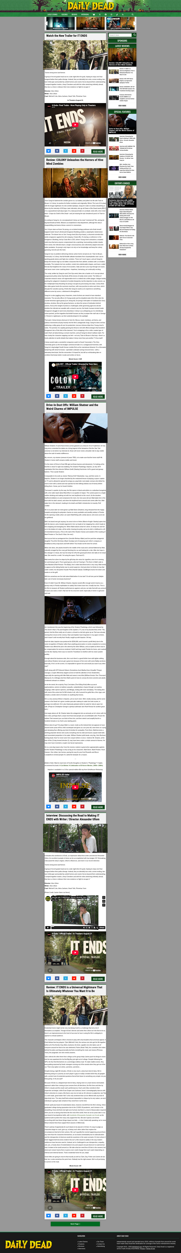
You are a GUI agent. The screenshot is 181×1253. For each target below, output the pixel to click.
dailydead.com (137, 1247)
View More (122, 105)
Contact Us (101, 1244)
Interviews (85, 14)
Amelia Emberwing (61, 995)
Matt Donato (59, 167)
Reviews (74, 14)
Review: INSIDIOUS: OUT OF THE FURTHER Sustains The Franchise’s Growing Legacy (127, 88)
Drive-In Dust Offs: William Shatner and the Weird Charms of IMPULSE (121, 130)
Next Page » (75, 1224)
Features (65, 14)
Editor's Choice (122, 183)
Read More (98, 151)
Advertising (101, 1246)
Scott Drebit (60, 412)
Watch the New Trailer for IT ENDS (66, 35)
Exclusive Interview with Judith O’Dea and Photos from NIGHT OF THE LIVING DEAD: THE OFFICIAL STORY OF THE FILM (121, 203)
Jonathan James (61, 39)
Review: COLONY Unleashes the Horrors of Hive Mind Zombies (121, 64)
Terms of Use (150, 1248)
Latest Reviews (122, 46)
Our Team (100, 1241)
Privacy (142, 1248)
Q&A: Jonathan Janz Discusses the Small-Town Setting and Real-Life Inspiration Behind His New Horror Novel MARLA (127, 168)
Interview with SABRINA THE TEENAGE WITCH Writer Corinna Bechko (127, 148)
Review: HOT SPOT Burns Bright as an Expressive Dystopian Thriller (126, 80)
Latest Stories (52, 14)
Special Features (122, 111)
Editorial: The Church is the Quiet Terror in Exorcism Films (127, 237)
